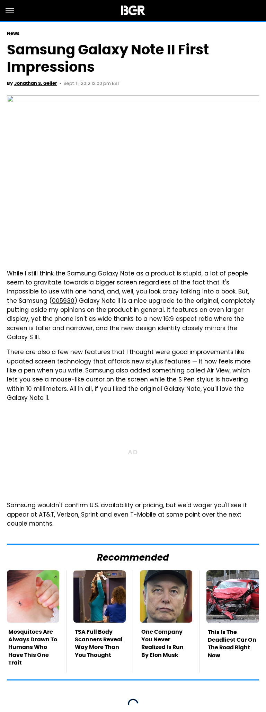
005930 (63, 301)
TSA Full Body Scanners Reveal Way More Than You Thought (99, 643)
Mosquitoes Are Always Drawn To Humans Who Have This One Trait (32, 647)
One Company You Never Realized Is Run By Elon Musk (162, 643)
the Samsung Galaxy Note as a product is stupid (128, 274)
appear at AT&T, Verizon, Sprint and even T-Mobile (81, 515)
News (13, 33)
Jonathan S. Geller (35, 83)
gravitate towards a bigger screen (85, 283)
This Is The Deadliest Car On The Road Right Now (232, 644)
